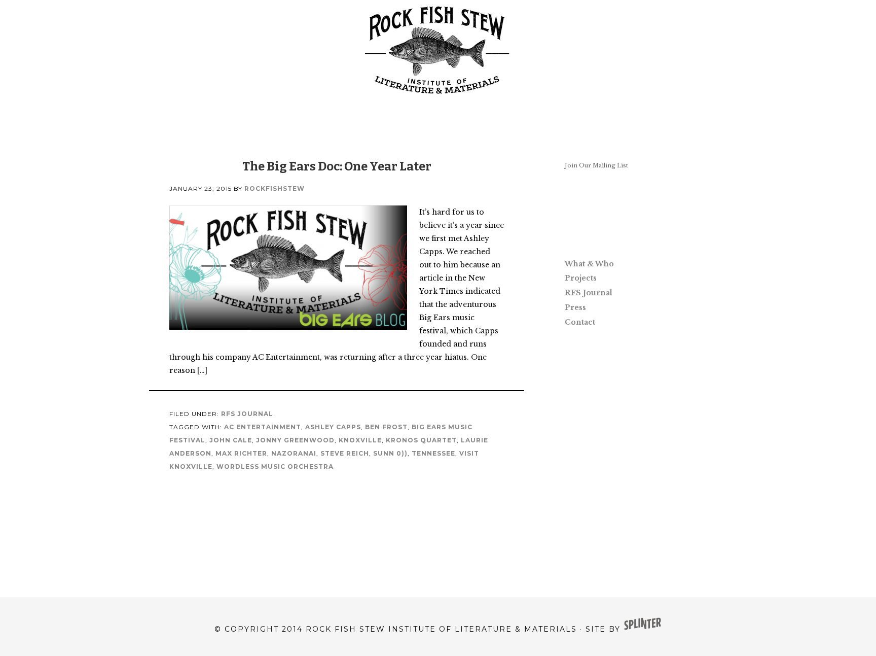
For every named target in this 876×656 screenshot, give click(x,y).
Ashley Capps (333, 427)
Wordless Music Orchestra (275, 466)
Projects (581, 278)
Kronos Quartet (421, 440)
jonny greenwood (295, 440)
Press (575, 307)
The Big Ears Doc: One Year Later (336, 166)
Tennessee (433, 453)
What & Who (589, 263)
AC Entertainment (262, 427)
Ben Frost (386, 427)
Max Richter (241, 453)
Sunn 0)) (390, 453)
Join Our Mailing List (596, 165)
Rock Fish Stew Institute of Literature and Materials (438, 50)
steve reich (344, 453)
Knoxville (360, 440)
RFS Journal (247, 414)
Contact (580, 322)
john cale (230, 440)
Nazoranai (293, 453)
